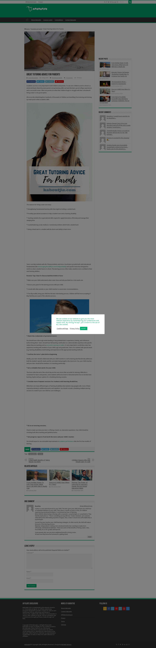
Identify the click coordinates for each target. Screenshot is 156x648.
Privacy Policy (74, 328)
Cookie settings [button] (62, 328)
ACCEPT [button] (83, 328)
